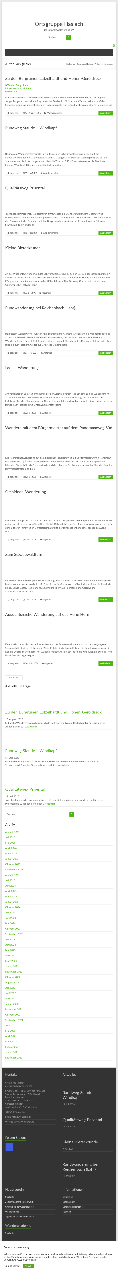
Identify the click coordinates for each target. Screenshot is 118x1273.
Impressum (68, 1197)
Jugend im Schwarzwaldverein (19, 1217)
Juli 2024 (10, 912)
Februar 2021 (12, 1047)
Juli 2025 (10, 880)
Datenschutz (69, 1202)
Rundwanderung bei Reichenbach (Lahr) (40, 308)
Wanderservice (12, 1212)
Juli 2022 (10, 988)
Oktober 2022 (12, 977)
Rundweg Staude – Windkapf (31, 128)
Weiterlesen (105, 113)
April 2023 (11, 955)
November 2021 (14, 1009)
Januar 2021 (12, 1052)
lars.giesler (14, 113)
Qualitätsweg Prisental (25, 188)
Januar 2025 (12, 902)
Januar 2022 (12, 1004)
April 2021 (11, 1036)
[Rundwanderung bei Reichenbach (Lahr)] (22, 315)
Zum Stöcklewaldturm (24, 555)
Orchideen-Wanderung (25, 492)
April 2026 (11, 848)
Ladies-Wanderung (22, 368)
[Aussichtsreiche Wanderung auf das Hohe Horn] (22, 621)
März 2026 (11, 853)
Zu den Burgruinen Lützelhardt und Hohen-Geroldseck (53, 79)
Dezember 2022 (13, 972)
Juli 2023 (10, 939)
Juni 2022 (10, 993)
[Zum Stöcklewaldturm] (22, 561)
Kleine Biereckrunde (23, 248)
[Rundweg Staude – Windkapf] (22, 135)
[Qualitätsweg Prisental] (22, 195)
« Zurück (14, 677)
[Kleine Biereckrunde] (22, 254)
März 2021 (11, 1041)
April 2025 (11, 891)
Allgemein (46, 293)
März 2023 (11, 961)
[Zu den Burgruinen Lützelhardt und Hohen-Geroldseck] (22, 85)
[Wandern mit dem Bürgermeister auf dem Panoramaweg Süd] (22, 434)
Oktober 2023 (12, 929)
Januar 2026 (12, 859)
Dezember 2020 (13, 1058)
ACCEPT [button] (29, 1266)
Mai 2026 (10, 843)
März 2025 (11, 896)
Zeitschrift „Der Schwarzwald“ (19, 1202)
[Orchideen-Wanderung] (22, 498)
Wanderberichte (54, 113)
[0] (111, 46)
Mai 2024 (10, 923)
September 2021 (14, 1020)
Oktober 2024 (12, 907)
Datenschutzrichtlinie (73, 1207)
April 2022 (11, 998)
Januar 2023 (12, 966)
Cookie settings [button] (13, 1266)
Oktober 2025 (12, 864)
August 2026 (12, 832)
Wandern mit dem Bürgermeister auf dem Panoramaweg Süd (58, 428)
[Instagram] (9, 1147)
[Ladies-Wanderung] (22, 374)
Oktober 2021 (12, 1015)
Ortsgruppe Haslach (59, 24)
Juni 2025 (10, 886)
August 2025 (12, 875)
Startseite (9, 1197)
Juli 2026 (10, 837)
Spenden (67, 1212)
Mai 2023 (10, 950)
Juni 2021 (10, 1025)
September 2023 (14, 934)
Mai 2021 (10, 1031)
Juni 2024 (10, 918)
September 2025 (14, 869)
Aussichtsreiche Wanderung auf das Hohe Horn (47, 615)
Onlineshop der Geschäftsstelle (19, 1207)
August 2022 (12, 982)
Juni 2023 (10, 945)
